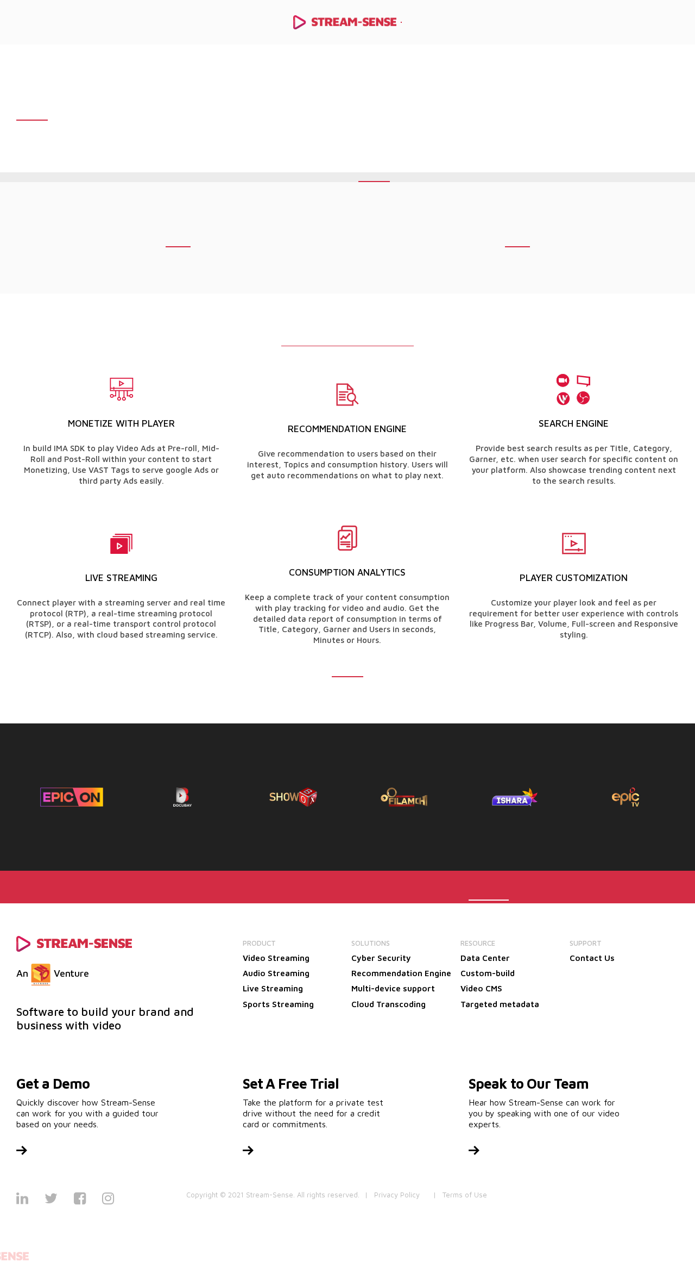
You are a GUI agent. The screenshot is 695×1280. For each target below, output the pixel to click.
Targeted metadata (499, 1004)
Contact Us (592, 958)
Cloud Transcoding (388, 1004)
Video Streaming (276, 958)
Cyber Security (381, 958)
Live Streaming (273, 988)
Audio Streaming (276, 973)
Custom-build (487, 973)
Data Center (485, 958)
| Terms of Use (460, 1194)
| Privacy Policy (392, 1194)
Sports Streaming (278, 1004)
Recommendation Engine (401, 973)
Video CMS (481, 988)
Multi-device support (393, 988)
